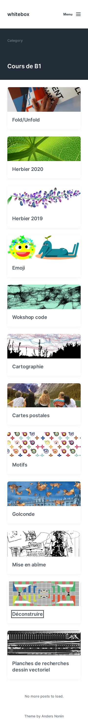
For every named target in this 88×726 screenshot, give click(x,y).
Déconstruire (27, 614)
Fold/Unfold (26, 120)
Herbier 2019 (27, 218)
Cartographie (28, 367)
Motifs (19, 465)
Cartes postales (31, 415)
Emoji (18, 268)
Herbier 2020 (27, 169)
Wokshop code (29, 317)
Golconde (23, 514)
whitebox (18, 14)
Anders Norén (53, 716)
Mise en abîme (29, 565)
